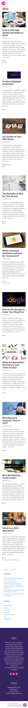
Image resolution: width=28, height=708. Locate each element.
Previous (5, 569)
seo (5, 166)
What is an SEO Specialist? (10, 529)
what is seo (16, 559)
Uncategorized (7, 619)
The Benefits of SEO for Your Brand (12, 195)
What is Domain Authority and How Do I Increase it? (12, 253)
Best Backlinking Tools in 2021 (11, 476)
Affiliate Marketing (8, 605)
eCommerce (7, 612)
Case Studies (7, 610)
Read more (7, 57)
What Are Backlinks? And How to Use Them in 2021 (13, 365)
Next (15, 569)
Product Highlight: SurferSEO (12, 82)
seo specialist (9, 559)
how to (5, 62)
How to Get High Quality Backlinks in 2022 (12, 33)
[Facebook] (11, 674)
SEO (5, 60)
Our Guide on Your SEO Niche (12, 138)
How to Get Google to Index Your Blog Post (13, 310)
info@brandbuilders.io (16, 693)
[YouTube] (14, 674)
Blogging (6, 164)
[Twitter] (16, 674)
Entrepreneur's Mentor (9, 614)
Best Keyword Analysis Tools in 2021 (11, 420)
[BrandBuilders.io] (3, 3)
